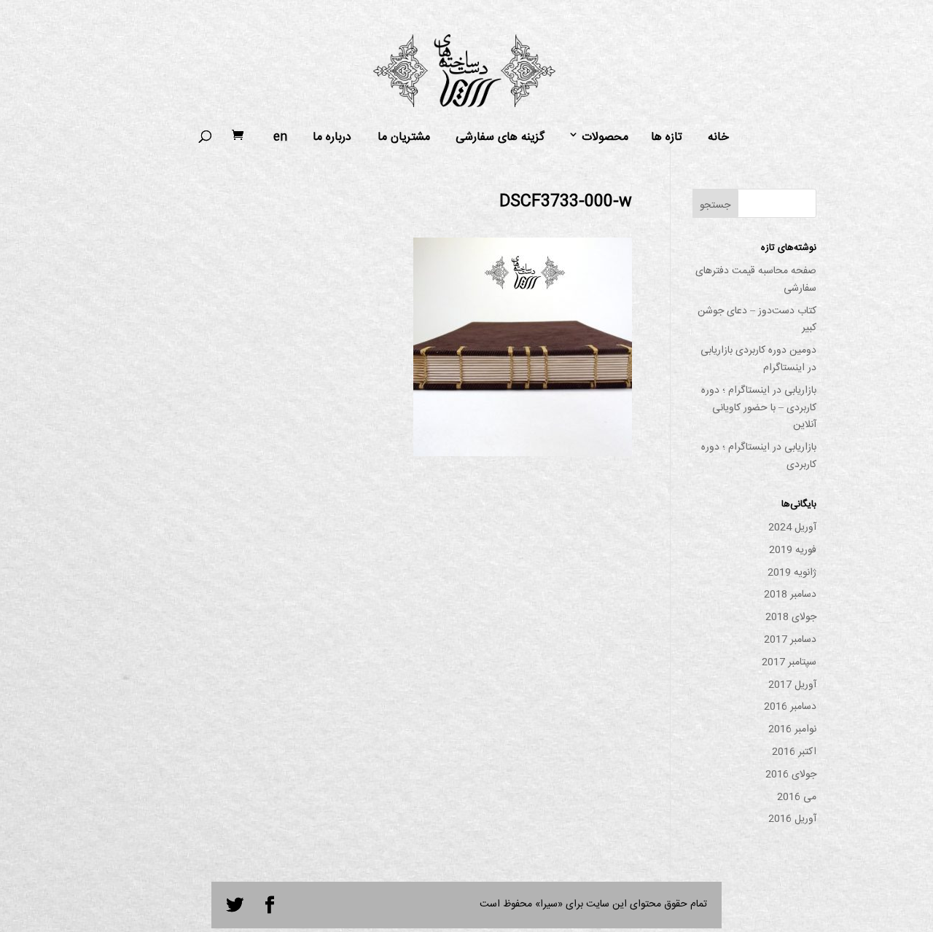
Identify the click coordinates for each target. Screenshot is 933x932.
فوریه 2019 (792, 550)
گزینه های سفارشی (500, 137)
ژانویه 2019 (792, 572)
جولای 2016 (790, 774)
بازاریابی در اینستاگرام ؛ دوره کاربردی (758, 456)
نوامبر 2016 (792, 729)
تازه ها (666, 137)
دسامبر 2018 (790, 594)
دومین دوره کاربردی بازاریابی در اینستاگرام (758, 359)
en (280, 137)
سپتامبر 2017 (789, 662)
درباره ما (332, 137)
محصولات (605, 137)
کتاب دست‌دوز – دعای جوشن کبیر (757, 319)
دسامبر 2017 (790, 640)
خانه (718, 137)
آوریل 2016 (792, 819)
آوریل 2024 (792, 527)
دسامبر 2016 (790, 707)
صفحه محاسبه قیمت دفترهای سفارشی (755, 279)
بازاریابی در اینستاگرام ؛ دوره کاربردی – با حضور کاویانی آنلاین (758, 408)
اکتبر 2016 (794, 752)
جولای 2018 (790, 617)
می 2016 (796, 797)
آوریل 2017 (792, 685)
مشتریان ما (404, 137)
